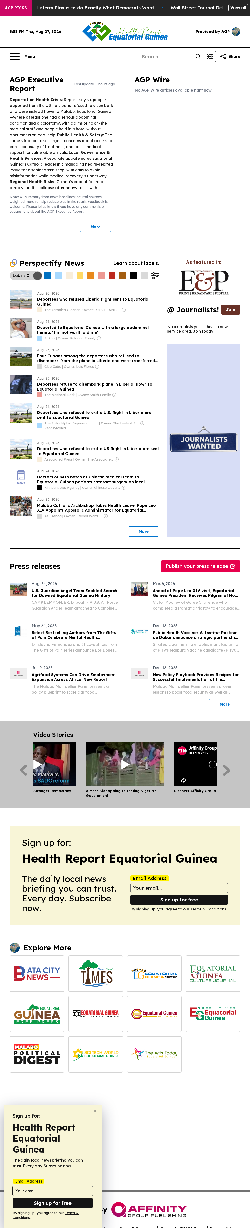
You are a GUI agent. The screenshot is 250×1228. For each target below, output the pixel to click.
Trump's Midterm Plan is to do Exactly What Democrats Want (84, 8)
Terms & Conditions (208, 909)
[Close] (95, 1111)
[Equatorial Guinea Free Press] (37, 1014)
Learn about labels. (136, 263)
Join (230, 309)
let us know (47, 206)
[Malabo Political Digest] (37, 1054)
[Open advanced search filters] (210, 56)
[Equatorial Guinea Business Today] (154, 973)
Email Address (150, 878)
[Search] (198, 56)
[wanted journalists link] (204, 282)
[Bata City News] (37, 973)
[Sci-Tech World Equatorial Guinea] (95, 1054)
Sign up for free (179, 900)
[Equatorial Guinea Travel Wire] (154, 1014)
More (96, 226)
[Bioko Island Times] (95, 973)
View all (238, 7)
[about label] (39, 309)
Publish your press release (197, 566)
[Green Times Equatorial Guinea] (213, 1014)
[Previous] (23, 770)
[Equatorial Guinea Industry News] (95, 1014)
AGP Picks (16, 7)
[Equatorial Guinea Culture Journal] (213, 973)
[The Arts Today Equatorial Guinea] (154, 1054)
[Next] (226, 770)
